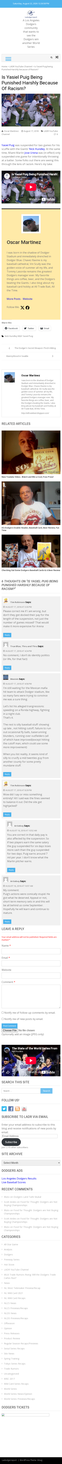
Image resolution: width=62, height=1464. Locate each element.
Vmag (39, 1460)
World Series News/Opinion (18, 1393)
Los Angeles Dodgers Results (19, 1178)
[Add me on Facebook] (27, 308)
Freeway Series (12, 1259)
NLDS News (10, 1313)
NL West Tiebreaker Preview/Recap (22, 1288)
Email (6, 957)
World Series (10, 1388)
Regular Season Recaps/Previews (21, 1343)
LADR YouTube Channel (21, 66)
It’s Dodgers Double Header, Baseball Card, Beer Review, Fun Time (30, 529)
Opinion (8, 1328)
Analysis (8, 1249)
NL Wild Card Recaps (14, 1298)
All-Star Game (11, 1244)
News (7, 1282)
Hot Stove (9, 1264)
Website (27, 299)
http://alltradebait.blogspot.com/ (35, 413)
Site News (9, 1353)
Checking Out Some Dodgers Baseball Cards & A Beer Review (31, 570)
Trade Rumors (11, 1368)
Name (6, 945)
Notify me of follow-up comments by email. (29, 1012)
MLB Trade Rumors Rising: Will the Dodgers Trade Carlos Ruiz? (30, 1276)
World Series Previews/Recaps (19, 1398)
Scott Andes (10, 1201)
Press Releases (12, 1333)
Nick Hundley (37, 149)
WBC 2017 (9, 1378)
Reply (7, 635)
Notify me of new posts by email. (23, 1019)
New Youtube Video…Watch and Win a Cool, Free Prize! (28, 477)
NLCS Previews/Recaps (16, 1308)
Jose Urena (31, 152)
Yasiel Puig (8, 145)
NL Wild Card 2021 (13, 1293)
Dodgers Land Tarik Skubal (27, 1196)
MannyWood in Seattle (17, 356)
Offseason (9, 1323)
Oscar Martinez (11, 131)
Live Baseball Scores (14, 1182)
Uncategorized (11, 1373)
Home (4, 66)
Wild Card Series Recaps (16, 1383)
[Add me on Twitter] (22, 308)
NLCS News (10, 1303)
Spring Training (11, 1358)
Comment (8, 982)
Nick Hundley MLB (13, 336)
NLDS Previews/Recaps (16, 1318)
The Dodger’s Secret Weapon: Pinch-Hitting (35, 348)
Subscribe (11, 1142)
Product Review (12, 1338)
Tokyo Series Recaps (14, 1363)
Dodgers (8, 1254)
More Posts (14, 299)
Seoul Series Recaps (14, 1348)
